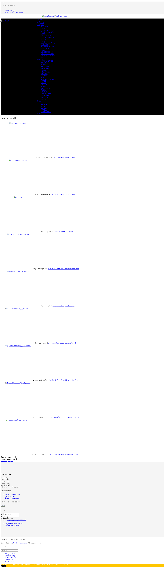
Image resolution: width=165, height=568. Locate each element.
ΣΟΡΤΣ (43, 99)
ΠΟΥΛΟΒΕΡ (45, 76)
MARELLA (44, 50)
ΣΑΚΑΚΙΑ (44, 92)
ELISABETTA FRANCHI (48, 43)
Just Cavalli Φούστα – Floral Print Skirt (63, 194)
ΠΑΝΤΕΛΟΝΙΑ (46, 94)
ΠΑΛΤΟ (43, 83)
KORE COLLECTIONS (48, 47)
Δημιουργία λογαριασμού (16, 520)
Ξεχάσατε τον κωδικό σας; (13, 525)
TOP (42, 77)
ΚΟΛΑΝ (44, 70)
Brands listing (9, 561)
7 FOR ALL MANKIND (48, 56)
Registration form (10, 559)
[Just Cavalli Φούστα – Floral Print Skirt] (18, 160)
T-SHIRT (44, 86)
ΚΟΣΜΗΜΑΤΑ (46, 112)
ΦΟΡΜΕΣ (44, 63)
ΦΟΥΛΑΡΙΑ (45, 108)
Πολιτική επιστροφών (12, 498)
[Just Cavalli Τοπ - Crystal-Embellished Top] (18, 346)
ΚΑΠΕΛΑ (44, 110)
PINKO (43, 34)
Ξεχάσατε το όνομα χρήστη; (14, 523)
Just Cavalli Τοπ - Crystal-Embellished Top (63, 380)
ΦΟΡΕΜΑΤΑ (45, 88)
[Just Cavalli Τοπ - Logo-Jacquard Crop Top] (18, 309)
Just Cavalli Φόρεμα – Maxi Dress (64, 157)
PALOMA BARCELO (48, 32)
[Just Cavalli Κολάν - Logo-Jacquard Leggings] (17, 383)
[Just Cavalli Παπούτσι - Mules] (18, 197)
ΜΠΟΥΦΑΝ (45, 68)
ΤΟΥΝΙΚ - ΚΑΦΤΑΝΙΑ (48, 79)
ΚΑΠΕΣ (43, 81)
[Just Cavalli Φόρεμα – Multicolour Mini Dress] (18, 420)
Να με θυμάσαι (8, 518)
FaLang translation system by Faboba (7, 461)
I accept (3, 566)
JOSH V (43, 39)
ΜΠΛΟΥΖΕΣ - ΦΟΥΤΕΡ (46, 73)
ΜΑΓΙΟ (43, 65)
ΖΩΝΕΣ (43, 106)
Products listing (10, 556)
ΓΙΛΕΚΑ (44, 90)
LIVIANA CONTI (46, 36)
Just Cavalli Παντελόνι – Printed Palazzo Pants (63, 269)
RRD (42, 57)
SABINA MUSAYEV (47, 30)
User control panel (11, 557)
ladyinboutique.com (20, 543)
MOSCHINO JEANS (47, 54)
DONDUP (44, 45)
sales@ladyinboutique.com (14, 13)
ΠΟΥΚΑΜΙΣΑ (45, 95)
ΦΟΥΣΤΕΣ (44, 85)
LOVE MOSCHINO (47, 52)
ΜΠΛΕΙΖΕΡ (45, 66)
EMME (43, 41)
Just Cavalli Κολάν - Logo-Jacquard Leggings (63, 417)
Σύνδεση (4, 520)
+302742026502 (10, 11)
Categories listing (10, 554)
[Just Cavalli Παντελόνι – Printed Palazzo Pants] (18, 234)
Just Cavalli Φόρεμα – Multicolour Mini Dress (63, 454)
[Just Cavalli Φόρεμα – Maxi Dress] (18, 123)
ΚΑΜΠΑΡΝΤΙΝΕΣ (47, 61)
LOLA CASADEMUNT (48, 37)
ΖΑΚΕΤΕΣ (44, 97)
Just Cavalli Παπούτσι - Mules (63, 232)
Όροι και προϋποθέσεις (12, 494)
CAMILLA (44, 28)
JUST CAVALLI (46, 48)
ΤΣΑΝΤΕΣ (44, 105)
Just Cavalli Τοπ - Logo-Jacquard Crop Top (63, 343)
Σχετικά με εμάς (10, 496)
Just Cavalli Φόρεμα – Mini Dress (63, 306)
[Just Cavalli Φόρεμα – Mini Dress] (18, 271)
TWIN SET (44, 27)
